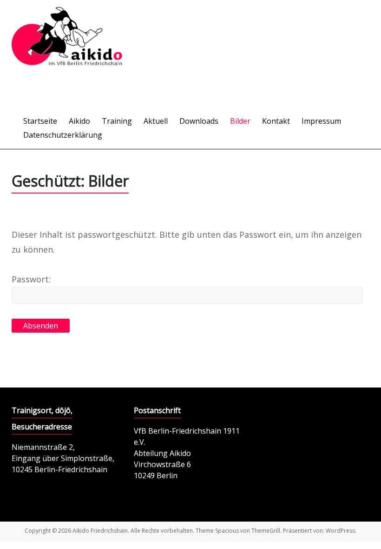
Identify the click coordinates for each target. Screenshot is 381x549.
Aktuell (156, 121)
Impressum (321, 121)
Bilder (240, 121)
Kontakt (276, 121)
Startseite (40, 121)
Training (117, 121)
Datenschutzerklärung (62, 135)
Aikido (79, 121)
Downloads (198, 121)
